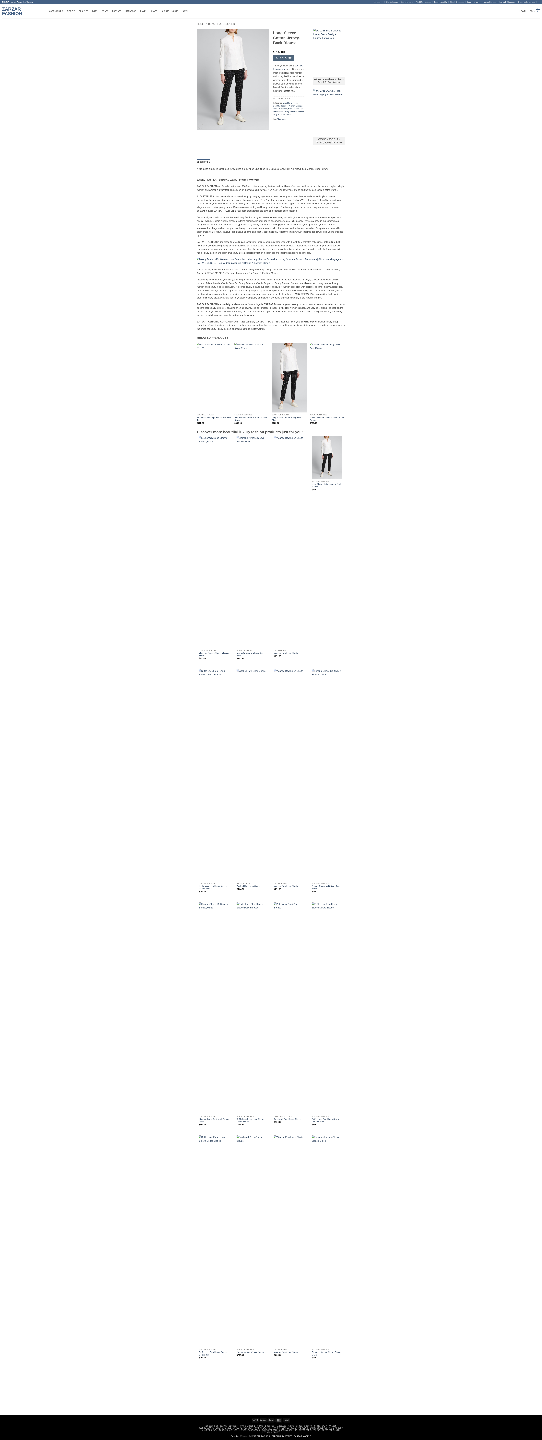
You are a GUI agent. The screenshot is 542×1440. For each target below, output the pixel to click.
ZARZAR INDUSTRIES (282, 1436)
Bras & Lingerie (247, 1426)
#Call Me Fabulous (423, 2)
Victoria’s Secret (271, 1432)
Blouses (83, 11)
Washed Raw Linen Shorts (286, 653)
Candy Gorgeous (457, 2)
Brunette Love (407, 2)
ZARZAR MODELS (302, 1436)
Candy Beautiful (440, 2)
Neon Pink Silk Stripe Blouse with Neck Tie (214, 418)
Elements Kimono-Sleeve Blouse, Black (214, 654)
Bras (95, 11)
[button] (46, 11)
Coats (105, 11)
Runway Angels (269, 1430)
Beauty (71, 11)
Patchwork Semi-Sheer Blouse (287, 1119)
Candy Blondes (281, 1428)
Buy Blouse (284, 58)
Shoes (154, 11)
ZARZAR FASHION (12, 11)
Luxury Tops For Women (294, 112)
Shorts (165, 11)
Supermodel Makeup (526, 2)
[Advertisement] (271, 1392)
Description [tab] (203, 162)
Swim (185, 11)
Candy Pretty (336, 1428)
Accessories (56, 11)
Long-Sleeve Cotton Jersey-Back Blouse (286, 418)
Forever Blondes (489, 2)
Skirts (174, 11)
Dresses (116, 11)
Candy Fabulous (299, 1428)
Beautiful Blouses (221, 23)
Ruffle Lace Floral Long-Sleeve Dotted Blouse (327, 418)
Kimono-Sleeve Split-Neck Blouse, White (327, 887)
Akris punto (281, 119)
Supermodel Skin (331, 1430)
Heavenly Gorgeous (507, 2)
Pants (143, 11)
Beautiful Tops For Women (284, 106)
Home (201, 23)
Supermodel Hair (288, 1430)
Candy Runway (473, 2)
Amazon (377, 2)
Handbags (130, 11)
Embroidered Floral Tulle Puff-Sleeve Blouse (250, 418)
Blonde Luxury (392, 2)
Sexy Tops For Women (282, 114)
